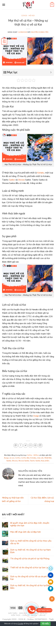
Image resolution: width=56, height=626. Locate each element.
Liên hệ (42, 615)
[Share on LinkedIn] (40, 445)
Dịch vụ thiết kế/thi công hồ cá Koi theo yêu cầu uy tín (30, 542)
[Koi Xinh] (28, 5)
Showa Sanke (23, 461)
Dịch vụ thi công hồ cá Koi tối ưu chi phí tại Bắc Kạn (32, 577)
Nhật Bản (48, 458)
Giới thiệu (12, 613)
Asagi (36, 415)
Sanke (12, 179)
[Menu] (3, 4)
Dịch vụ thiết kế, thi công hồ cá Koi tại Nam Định (30, 551)
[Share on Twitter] (25, 445)
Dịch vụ (43, 613)
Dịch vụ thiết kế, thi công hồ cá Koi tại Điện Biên (30, 586)
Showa (21, 179)
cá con (11, 458)
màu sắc (40, 458)
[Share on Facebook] (20, 445)
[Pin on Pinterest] (35, 445)
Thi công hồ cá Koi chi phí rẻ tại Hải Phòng (29, 558)
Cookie (20, 623)
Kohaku (40, 172)
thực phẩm (45, 461)
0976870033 (45, 610)
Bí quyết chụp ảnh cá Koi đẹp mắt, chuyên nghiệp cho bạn (29, 524)
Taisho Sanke (35, 461)
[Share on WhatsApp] (15, 445)
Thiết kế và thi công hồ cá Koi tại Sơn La (29, 567)
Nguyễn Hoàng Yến (39, 32)
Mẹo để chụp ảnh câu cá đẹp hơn (25, 532)
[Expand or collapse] (51, 72)
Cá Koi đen (25, 458)
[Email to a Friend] (30, 445)
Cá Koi (17, 458)
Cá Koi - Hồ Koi (28, 16)
